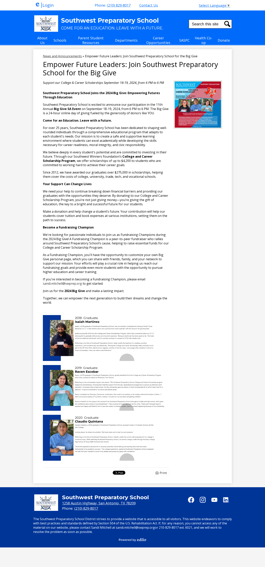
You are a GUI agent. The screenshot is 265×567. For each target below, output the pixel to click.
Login (44, 5)
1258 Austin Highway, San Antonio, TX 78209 (99, 503)
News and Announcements (62, 56)
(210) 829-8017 (119, 5)
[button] (42, 41)
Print (163, 473)
